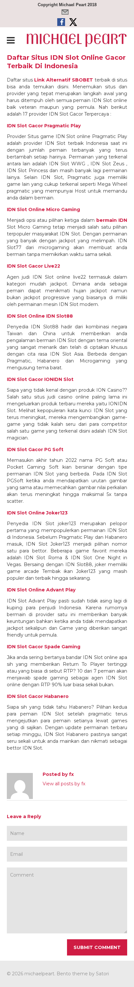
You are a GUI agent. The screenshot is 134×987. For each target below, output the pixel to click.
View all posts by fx (64, 784)
